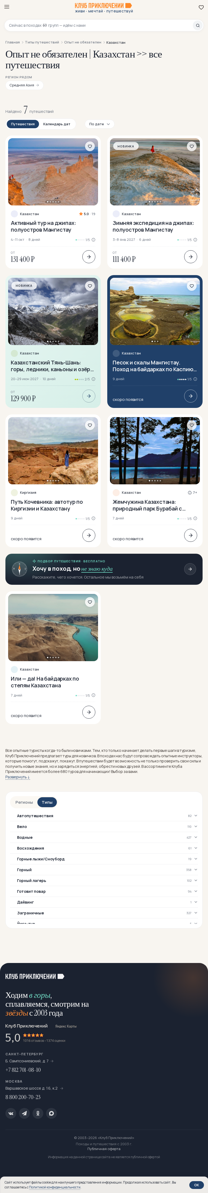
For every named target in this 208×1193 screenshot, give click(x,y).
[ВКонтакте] (10, 1113)
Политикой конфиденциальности (54, 1187)
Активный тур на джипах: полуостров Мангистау (43, 226)
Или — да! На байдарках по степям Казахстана (45, 682)
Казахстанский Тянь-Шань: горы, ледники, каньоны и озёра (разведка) (52, 366)
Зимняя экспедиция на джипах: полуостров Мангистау (153, 226)
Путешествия (23, 123)
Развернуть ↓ (17, 776)
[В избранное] (90, 146)
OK (196, 1184)
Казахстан (29, 214)
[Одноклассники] (37, 1113)
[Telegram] (24, 1113)
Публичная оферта (104, 1148)
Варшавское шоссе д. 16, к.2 (31, 1088)
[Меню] (7, 6)
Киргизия (28, 492)
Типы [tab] (47, 802)
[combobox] (101, 25)
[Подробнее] (88, 256)
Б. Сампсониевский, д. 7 (27, 1060)
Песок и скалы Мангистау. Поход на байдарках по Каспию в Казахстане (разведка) (155, 366)
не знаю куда (96, 569)
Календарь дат (56, 123)
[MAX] (51, 1113)
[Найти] (198, 25)
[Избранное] (201, 7)
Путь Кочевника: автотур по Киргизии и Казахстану (47, 505)
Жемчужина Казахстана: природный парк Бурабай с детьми (147, 505)
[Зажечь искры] (197, 974)
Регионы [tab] (24, 802)
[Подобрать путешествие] (190, 569)
